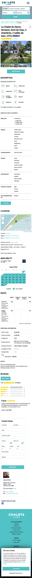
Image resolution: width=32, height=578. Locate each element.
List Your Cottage (16, 540)
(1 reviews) (15, 38)
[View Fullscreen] (3, 222)
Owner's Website (9, 491)
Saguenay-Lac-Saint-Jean (12, 235)
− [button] (2, 219)
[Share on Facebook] (3, 504)
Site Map (16, 524)
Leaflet (16, 230)
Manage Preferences (16, 573)
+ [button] (2, 217)
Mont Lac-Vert (14, 242)
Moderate (16, 349)
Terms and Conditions (16, 528)
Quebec (8, 233)
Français (19, 534)
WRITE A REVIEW (5, 378)
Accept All (16, 568)
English (14, 534)
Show (14, 488)
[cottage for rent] (8, 4)
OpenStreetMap (23, 230)
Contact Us (16, 526)
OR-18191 (19, 22)
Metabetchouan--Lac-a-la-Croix (11, 238)
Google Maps (27, 231)
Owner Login (16, 542)
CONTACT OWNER (16, 71)
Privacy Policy (16, 530)
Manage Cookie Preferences (16, 532)
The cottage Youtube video (11, 493)
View (15, 352)
